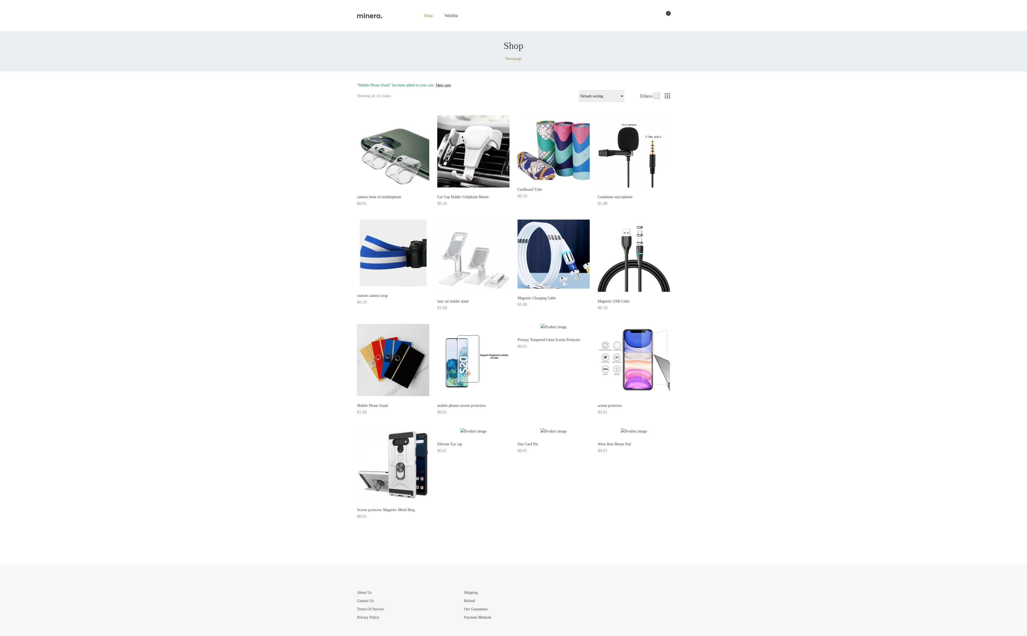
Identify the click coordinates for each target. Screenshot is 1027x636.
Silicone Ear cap (449, 444)
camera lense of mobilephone (379, 197)
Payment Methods (477, 617)
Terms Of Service (370, 609)
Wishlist (451, 15)
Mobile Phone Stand (372, 406)
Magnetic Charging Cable (537, 298)
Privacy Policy (368, 617)
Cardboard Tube (530, 189)
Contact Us (365, 601)
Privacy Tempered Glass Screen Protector (549, 340)
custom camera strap (372, 296)
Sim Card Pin (528, 444)
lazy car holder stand (453, 301)
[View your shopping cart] (663, 16)
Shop (428, 15)
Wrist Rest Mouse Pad (614, 444)
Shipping (471, 593)
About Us (364, 593)
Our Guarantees (476, 609)
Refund (469, 601)
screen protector (610, 406)
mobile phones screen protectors (461, 406)
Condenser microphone (615, 197)
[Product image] (393, 151)
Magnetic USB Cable (614, 301)
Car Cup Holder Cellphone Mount (463, 197)
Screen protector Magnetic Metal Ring (386, 510)
